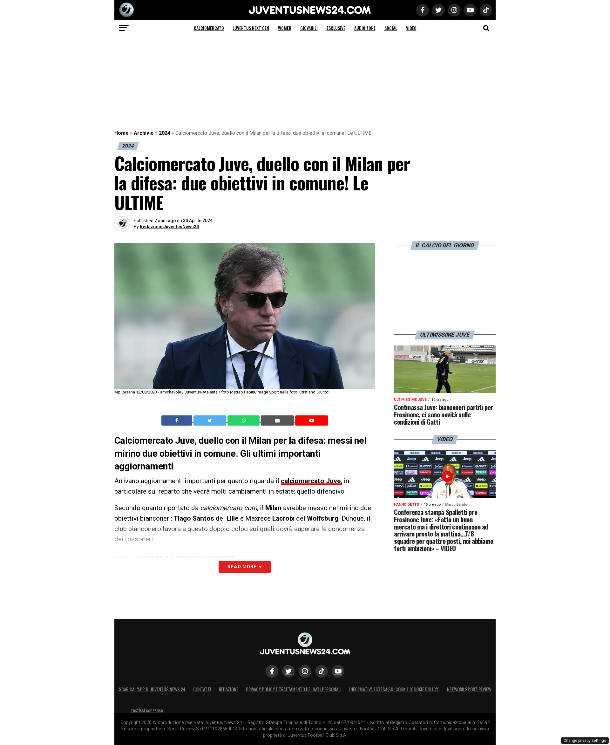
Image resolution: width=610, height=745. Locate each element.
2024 (164, 133)
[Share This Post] (244, 420)
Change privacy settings (585, 740)
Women (284, 27)
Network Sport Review (469, 689)
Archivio (144, 133)
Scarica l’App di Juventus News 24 (152, 689)
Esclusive (336, 27)
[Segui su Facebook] (272, 671)
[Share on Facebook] (177, 420)
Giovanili (309, 27)
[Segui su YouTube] (338, 671)
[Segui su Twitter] (288, 671)
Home (121, 133)
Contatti (202, 689)
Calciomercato (209, 27)
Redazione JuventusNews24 (169, 226)
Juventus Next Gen (251, 27)
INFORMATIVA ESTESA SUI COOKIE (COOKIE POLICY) (394, 689)
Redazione (228, 689)
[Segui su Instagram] (305, 671)
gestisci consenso (146, 710)
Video (411, 27)
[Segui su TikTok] (321, 671)
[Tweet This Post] (210, 420)
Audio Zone (365, 27)
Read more (241, 567)
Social (390, 27)
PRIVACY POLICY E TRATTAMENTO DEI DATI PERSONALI (294, 689)
